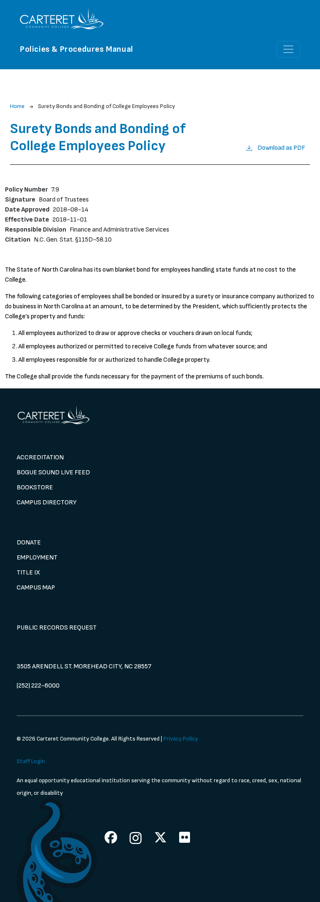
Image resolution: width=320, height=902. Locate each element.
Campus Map (36, 588)
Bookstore (35, 487)
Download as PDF (281, 148)
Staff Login (31, 761)
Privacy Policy (180, 738)
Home (17, 106)
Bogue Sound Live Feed (53, 472)
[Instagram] (136, 838)
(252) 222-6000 (38, 686)
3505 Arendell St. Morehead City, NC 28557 (84, 666)
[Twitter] (160, 837)
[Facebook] (111, 837)
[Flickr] (184, 837)
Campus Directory (47, 502)
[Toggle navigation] (288, 49)
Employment (37, 558)
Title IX (28, 573)
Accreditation (40, 457)
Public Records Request (57, 628)
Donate (29, 543)
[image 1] (160, 415)
